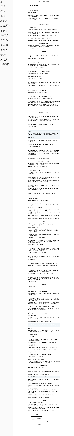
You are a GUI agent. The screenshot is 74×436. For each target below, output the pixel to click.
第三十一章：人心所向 (4, 50)
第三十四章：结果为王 (4, 55)
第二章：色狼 (3, 6)
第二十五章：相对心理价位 (4, 40)
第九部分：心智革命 (3, 60)
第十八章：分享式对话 (4, 30)
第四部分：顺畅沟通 (3, 26)
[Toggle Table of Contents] (14, 1)
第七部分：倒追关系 (3, 48)
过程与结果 (44, 400)
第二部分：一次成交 (3, 11)
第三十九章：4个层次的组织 (5, 63)
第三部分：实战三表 (3, 21)
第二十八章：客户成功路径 (4, 45)
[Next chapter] (71, 218)
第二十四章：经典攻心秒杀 (4, 39)
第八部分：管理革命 (3, 54)
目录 (1, 2)
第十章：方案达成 (3, 17)
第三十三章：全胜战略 (4, 53)
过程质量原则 (43, 8)
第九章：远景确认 (3, 16)
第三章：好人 (3, 7)
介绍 (1, 1)
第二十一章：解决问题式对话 (5, 34)
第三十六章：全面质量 (4, 58)
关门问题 (43, 196)
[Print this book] (72, 1)
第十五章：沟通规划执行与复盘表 (5, 25)
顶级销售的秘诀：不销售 (43, 43)
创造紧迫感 (44, 284)
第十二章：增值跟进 (4, 20)
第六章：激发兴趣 (3, 12)
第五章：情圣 (3, 10)
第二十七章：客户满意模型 (4, 44)
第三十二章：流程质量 (33, 5)
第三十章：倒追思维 (4, 49)
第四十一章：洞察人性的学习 (5, 65)
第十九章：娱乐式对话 (4, 31)
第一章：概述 (3, 5)
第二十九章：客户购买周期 (4, 46)
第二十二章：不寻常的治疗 (4, 36)
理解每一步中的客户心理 (43, 112)
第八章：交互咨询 (3, 15)
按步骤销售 (44, 51)
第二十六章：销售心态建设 (4, 41)
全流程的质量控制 (43, 365)
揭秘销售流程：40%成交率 (44, 24)
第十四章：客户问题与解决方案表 (5, 24)
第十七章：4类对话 (3, 29)
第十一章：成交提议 (4, 19)
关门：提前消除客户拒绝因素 (43, 161)
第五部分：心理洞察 (3, 35)
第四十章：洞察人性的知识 (4, 64)
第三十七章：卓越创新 (4, 59)
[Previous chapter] (15, 218)
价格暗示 (43, 221)
